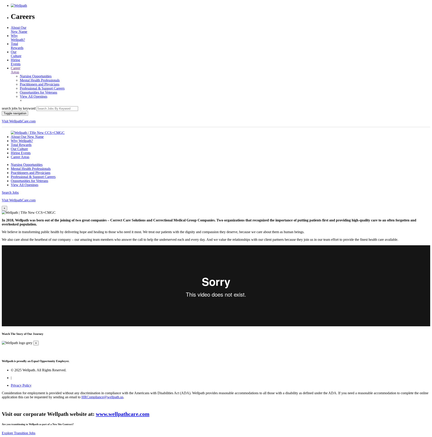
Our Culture (16, 54)
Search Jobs (10, 192)
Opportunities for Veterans (38, 92)
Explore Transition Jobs (18, 433)
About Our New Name (19, 30)
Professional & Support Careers (42, 88)
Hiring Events (15, 62)
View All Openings (33, 96)
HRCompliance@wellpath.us (102, 397)
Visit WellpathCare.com (19, 121)
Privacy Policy (21, 385)
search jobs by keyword (19, 108)
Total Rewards (17, 46)
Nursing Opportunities (36, 76)
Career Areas (15, 70)
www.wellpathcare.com (122, 414)
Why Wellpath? (18, 38)
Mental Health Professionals (40, 80)
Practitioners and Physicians (39, 84)
